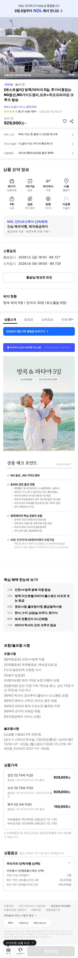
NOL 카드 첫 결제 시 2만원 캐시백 (38, 134)
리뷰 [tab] (67, 319)
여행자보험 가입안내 (15, 909)
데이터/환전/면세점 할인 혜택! (36, 152)
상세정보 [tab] (47, 319)
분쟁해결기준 (53, 909)
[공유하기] (71, 121)
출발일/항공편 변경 (39, 277)
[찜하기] (64, 121)
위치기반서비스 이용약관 (32, 905)
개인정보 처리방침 (60, 905)
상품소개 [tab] (10, 319)
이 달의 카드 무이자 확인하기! (35, 143)
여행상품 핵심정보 (50, 111)
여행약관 (36, 909)
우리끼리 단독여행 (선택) (23, 863)
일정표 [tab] (28, 319)
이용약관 (9, 905)
